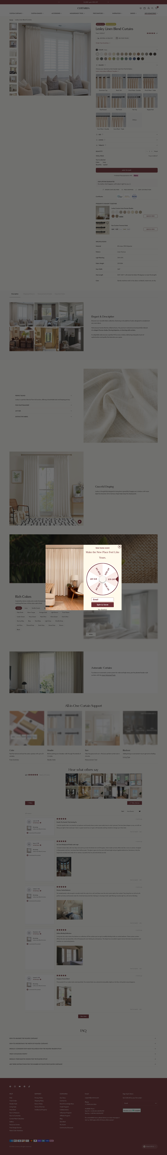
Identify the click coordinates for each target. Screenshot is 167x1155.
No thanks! (102, 609)
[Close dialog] (119, 546)
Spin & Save (102, 604)
